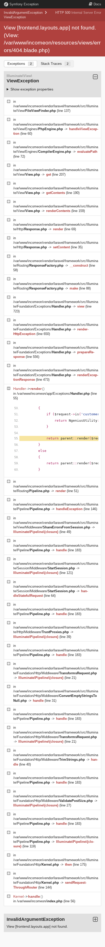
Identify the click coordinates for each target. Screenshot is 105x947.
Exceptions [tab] (19, 64)
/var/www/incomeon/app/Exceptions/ (53, 393)
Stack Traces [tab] (55, 64)
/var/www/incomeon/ (39, 901)
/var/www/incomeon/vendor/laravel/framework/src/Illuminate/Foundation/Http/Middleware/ (55, 695)
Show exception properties (31, 89)
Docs (97, 4)
